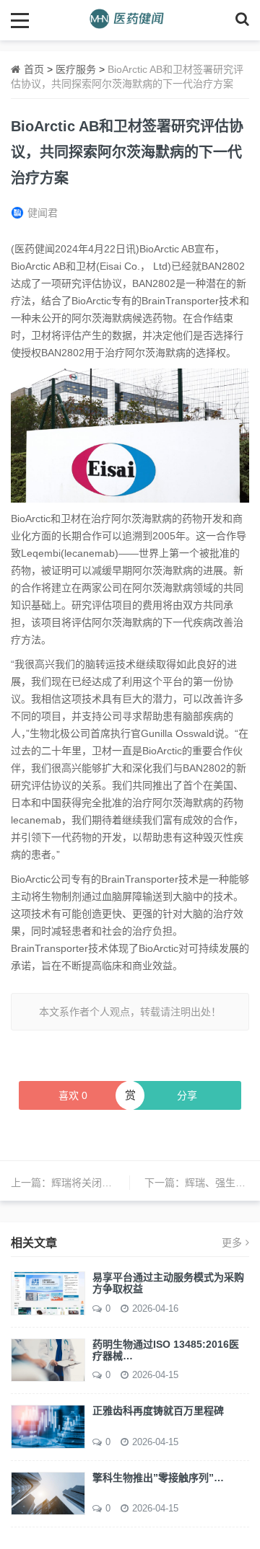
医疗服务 (76, 69)
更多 (232, 1242)
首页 (34, 69)
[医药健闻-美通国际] (130, 20)
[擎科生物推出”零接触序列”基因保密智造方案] (48, 1493)
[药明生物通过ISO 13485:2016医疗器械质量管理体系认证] (48, 1359)
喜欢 (72, 1095)
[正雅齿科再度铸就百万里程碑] (48, 1425)
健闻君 (42, 213)
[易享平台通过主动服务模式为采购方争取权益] (48, 1292)
